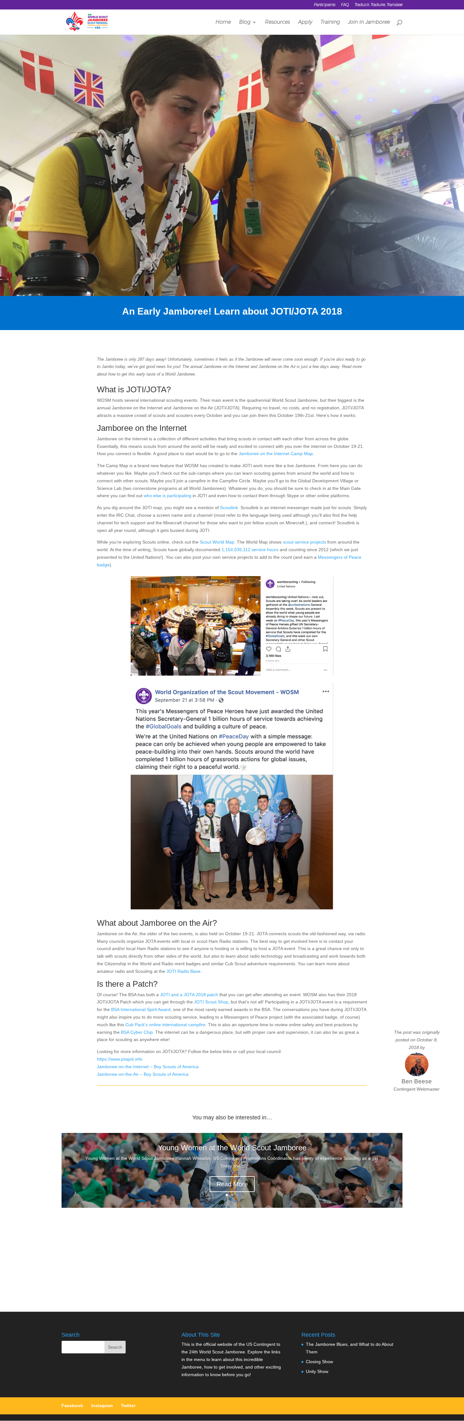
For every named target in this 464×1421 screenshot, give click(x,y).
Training (330, 22)
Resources (277, 22)
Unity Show (317, 1371)
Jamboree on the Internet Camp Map (276, 453)
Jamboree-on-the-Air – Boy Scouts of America (142, 1074)
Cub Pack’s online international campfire (165, 1024)
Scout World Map (217, 542)
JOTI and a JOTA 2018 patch (189, 994)
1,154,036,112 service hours (250, 549)
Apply (305, 22)
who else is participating (167, 495)
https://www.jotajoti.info (119, 1059)
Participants (324, 5)
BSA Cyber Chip (137, 1032)
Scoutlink (229, 507)
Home (223, 22)
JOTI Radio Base (183, 971)
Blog (244, 22)
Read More (232, 1184)
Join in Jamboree (369, 22)
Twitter (128, 1405)
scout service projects (304, 542)
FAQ (345, 5)
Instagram (102, 1405)
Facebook (72, 1405)
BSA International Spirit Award (140, 1009)
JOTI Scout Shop (211, 1001)
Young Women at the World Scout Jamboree (232, 1147)
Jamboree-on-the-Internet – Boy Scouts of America (148, 1066)
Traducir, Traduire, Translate (378, 5)
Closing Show (319, 1361)
